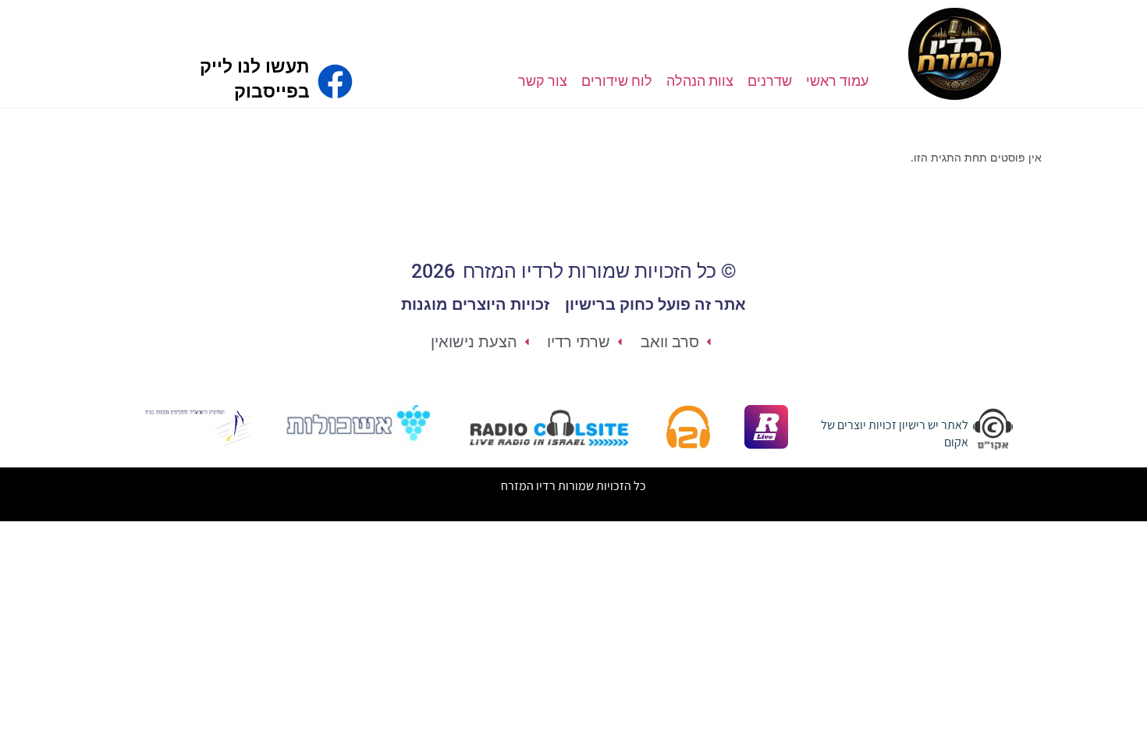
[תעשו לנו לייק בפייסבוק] (335, 81)
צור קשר (542, 81)
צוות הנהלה (699, 81)
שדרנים (770, 81)
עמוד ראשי (837, 81)
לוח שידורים (616, 81)
